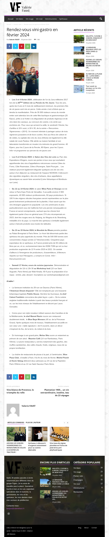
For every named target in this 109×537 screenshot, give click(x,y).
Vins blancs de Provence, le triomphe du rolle (20, 391)
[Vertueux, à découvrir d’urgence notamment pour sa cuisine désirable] (37, 434)
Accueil (10, 19)
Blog (79, 528)
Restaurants (78, 492)
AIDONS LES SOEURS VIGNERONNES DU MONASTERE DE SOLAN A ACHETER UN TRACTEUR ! (16, 447)
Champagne (78, 480)
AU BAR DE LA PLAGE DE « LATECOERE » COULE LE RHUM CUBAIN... (94, 77)
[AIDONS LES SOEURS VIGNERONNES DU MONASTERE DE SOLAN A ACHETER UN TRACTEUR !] (16, 434)
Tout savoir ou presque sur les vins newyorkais (93, 88)
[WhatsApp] (27, 46)
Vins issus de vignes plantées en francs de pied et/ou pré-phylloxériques (58, 446)
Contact (94, 528)
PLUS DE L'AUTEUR (33, 422)
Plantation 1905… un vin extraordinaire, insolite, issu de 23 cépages (55, 392)
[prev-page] (64, 422)
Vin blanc (19, 19)
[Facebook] (9, 46)
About (86, 528)
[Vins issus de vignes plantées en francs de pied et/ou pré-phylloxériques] (59, 434)
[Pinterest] (21, 46)
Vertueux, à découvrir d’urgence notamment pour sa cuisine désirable (37, 446)
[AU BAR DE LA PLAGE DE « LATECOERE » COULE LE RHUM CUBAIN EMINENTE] (79, 77)
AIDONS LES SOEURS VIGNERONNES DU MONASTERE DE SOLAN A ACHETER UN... (94, 64)
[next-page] (67, 422)
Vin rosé (39, 19)
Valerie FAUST (14, 39)
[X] (15, 46)
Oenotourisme (51, 19)
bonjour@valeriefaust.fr (15, 509)
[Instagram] (9, 514)
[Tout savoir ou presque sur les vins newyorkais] (79, 89)
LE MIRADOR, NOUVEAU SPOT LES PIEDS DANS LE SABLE (93, 50)
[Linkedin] (33, 46)
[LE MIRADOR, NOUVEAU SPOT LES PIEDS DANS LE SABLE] (79, 50)
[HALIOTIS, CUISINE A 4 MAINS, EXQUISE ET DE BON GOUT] (79, 39)
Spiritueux (63, 19)
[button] (101, 19)
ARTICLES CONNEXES (15, 422)
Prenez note (17, 24)
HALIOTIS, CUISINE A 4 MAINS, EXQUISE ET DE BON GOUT (94, 38)
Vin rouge (29, 19)
